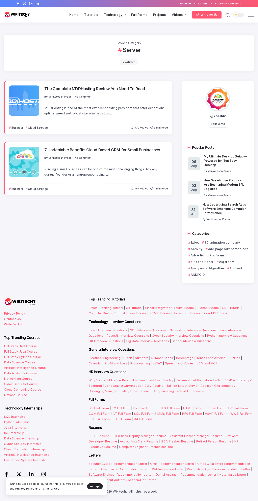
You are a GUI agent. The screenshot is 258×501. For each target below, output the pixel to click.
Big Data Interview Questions (147, 341)
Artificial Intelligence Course (25, 368)
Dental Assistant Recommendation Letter (186, 474)
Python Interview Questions (227, 335)
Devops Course (15, 395)
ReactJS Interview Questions (127, 335)
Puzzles (234, 358)
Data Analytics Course (20, 373)
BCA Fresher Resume (177, 441)
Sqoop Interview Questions (192, 341)
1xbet (195, 242)
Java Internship (15, 427)
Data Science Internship (21, 438)
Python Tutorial (208, 308)
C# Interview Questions (106, 341)
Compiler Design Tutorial (107, 313)
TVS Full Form (238, 408)
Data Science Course (19, 362)
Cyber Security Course (21, 384)
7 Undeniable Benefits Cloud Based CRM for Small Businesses (102, 149)
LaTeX (157, 363)
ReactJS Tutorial (215, 313)
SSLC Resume (99, 436)
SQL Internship (15, 417)
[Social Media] (18, 3)
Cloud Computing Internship (24, 449)
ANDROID (198, 275)
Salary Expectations (135, 391)
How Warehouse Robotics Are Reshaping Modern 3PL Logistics (224, 184)
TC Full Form (121, 408)
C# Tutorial (134, 308)
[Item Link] (24, 100)
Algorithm (226, 262)
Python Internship (17, 422)
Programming (140, 363)
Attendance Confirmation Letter (124, 469)
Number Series (162, 358)
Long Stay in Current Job (123, 386)
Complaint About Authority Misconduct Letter (122, 480)
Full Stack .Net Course (20, 346)
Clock (127, 358)
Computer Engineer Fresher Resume (146, 447)
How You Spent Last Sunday (152, 380)
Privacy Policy (14, 313)
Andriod (236, 268)
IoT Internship (14, 433)
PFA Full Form (192, 414)
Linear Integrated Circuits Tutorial (170, 308)
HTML (187, 408)
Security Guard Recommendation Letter (118, 464)
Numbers (141, 358)
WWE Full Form (241, 414)
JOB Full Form (99, 408)
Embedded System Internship (26, 460)
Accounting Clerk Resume (139, 441)
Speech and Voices (179, 363)
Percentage (184, 358)
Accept (95, 486)
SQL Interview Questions (148, 330)
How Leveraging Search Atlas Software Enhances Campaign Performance (224, 209)
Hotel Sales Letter (232, 474)
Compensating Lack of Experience (178, 391)
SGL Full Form (144, 414)
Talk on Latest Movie (182, 386)
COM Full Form (99, 414)
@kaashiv (218, 116)
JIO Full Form (100, 419)
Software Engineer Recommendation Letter (121, 474)
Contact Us (12, 319)
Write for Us (13, 324)
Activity (197, 249)
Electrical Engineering (105, 358)
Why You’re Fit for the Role (109, 380)
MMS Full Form (168, 414)
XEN (198, 408)
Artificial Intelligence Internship (27, 455)
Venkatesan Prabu (60, 96)
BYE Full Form (143, 408)
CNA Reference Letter (167, 469)
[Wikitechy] (17, 14)
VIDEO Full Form (168, 408)
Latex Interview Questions (108, 330)
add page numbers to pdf (228, 249)
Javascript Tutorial (187, 313)
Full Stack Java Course (20, 351)
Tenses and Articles (211, 358)
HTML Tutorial (160, 313)
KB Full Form (122, 419)
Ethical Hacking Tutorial (106, 308)
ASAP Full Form (216, 414)
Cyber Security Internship (23, 444)
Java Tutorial (137, 313)
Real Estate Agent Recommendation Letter (218, 469)
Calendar (95, 363)
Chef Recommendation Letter (172, 464)
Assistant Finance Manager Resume (196, 436)
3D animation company (222, 242)
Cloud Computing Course (22, 389)
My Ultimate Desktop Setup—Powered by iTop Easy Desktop (225, 160)
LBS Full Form (215, 408)
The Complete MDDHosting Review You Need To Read (94, 88)
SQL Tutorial (231, 308)
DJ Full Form (143, 419)
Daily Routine (154, 386)
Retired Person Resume (213, 441)
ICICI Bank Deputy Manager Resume (140, 436)
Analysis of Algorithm (207, 268)
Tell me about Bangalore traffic (199, 380)
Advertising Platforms (208, 255)
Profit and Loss (116, 363)
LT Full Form (122, 414)
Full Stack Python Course (22, 357)
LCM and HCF (207, 363)
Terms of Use (50, 488)
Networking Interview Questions (193, 330)
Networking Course (18, 379)
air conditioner (202, 262)
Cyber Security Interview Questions (178, 335)
